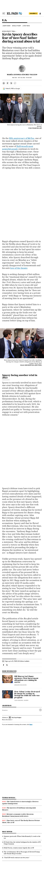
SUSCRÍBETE (33, 13)
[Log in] (40, 13)
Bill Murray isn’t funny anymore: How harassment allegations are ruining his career (26, 679)
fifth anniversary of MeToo (21, 138)
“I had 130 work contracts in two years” (17, 857)
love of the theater (19, 268)
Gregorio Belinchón (20, 685)
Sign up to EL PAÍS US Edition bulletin (17, 661)
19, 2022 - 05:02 (25, 77)
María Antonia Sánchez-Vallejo (22, 75)
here (31, 724)
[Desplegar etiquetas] (40, 709)
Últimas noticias (8, 797)
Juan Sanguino (18, 700)
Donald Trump (16, 25)
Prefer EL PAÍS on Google (13, 88)
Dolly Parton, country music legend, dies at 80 (19, 848)
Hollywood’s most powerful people (17, 147)
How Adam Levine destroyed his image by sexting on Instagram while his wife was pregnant (27, 694)
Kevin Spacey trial (8, 31)
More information (7, 719)
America (4, 710)
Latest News (26, 25)
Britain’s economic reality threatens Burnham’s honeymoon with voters (18, 815)
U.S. (4, 20)
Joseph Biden (6, 25)
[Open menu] (4, 13)
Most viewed (7, 831)
